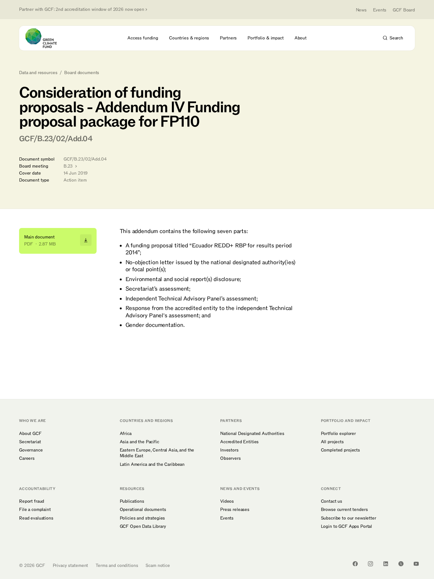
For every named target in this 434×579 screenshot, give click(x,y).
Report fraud (31, 501)
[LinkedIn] (385, 563)
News (361, 10)
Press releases (234, 510)
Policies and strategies (142, 518)
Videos (227, 501)
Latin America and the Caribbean (152, 464)
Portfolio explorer (338, 434)
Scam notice (158, 565)
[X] (400, 563)
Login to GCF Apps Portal (346, 526)
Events (379, 10)
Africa (126, 434)
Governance (31, 450)
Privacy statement (70, 565)
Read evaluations (36, 518)
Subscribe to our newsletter (348, 518)
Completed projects (340, 450)
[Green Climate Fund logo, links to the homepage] (44, 38)
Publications (132, 501)
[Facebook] (355, 563)
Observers (230, 458)
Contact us (331, 501)
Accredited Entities (239, 442)
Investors (229, 450)
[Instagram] (370, 563)
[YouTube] (416, 563)
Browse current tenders (344, 510)
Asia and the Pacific (139, 442)
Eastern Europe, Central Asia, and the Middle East (157, 453)
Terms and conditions (117, 565)
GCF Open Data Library (143, 526)
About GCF (30, 434)
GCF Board (404, 10)
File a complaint (35, 510)
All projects (332, 442)
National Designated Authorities (252, 434)
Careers (27, 458)
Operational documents (143, 510)
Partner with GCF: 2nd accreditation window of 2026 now (81, 9)
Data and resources (38, 73)
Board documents (81, 73)
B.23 (69, 166)
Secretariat (30, 442)
